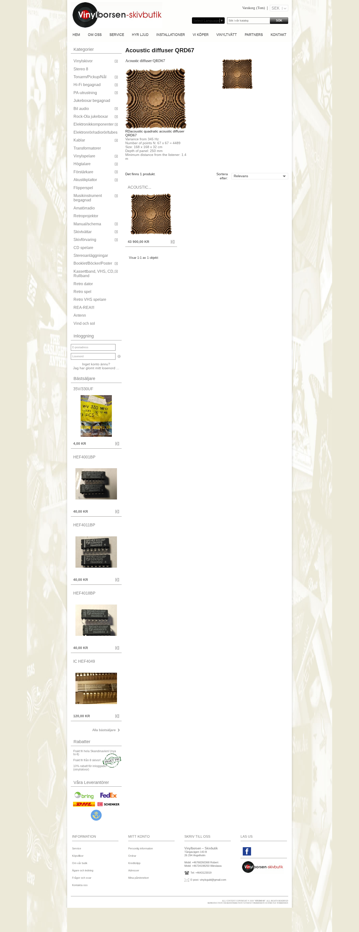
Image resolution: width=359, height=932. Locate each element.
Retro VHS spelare (90, 299)
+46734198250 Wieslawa (207, 865)
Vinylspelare (84, 156)
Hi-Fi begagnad (87, 85)
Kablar (79, 140)
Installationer (170, 34)
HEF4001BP (84, 457)
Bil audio (81, 109)
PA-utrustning (85, 93)
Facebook (247, 851)
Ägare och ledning (82, 870)
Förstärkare (83, 172)
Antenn (80, 315)
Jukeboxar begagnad (92, 100)
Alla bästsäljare (107, 730)
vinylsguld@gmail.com (213, 879)
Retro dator (83, 284)
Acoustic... (139, 187)
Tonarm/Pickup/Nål (90, 77)
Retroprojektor (86, 216)
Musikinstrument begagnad (88, 198)
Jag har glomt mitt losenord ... (96, 368)
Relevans (261, 176)
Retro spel (82, 292)
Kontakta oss (80, 885)
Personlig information (140, 848)
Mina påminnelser (138, 877)
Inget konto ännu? (96, 364)
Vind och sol (84, 323)
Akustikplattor (85, 180)
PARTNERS (254, 34)
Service (116, 34)
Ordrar (132, 855)
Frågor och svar (81, 877)
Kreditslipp (134, 863)
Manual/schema (87, 224)
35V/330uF (83, 389)
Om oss (95, 34)
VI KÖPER (201, 34)
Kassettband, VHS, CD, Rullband (94, 273)
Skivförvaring (85, 240)
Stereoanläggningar (91, 255)
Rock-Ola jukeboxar (91, 116)
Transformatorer (87, 148)
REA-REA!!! (84, 307)
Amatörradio (84, 208)
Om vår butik (79, 863)
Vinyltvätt (226, 34)
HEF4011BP (84, 525)
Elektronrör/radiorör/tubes (95, 132)
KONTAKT (278, 34)
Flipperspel (83, 188)
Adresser (133, 870)
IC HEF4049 (84, 661)
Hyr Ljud (140, 34)
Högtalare (82, 164)
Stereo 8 (81, 69)
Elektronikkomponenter (94, 124)
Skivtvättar (83, 232)
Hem (76, 34)
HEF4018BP (84, 593)
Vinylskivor (83, 61)
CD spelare (83, 248)
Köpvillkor (78, 855)
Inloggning (84, 336)
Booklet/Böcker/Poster (93, 263)
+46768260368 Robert (205, 862)
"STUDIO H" (259, 901)
